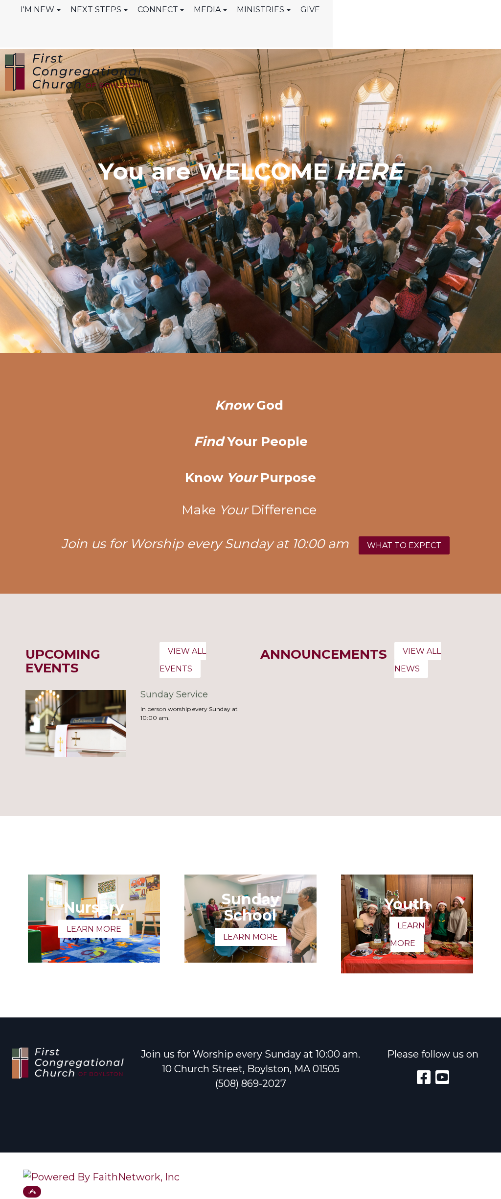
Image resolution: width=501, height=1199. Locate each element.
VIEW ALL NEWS (417, 659)
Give (310, 9)
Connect (157, 9)
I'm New (37, 9)
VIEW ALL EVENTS (182, 659)
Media (207, 9)
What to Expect (404, 545)
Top (32, 1192)
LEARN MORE (94, 928)
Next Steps (95, 9)
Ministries (260, 9)
